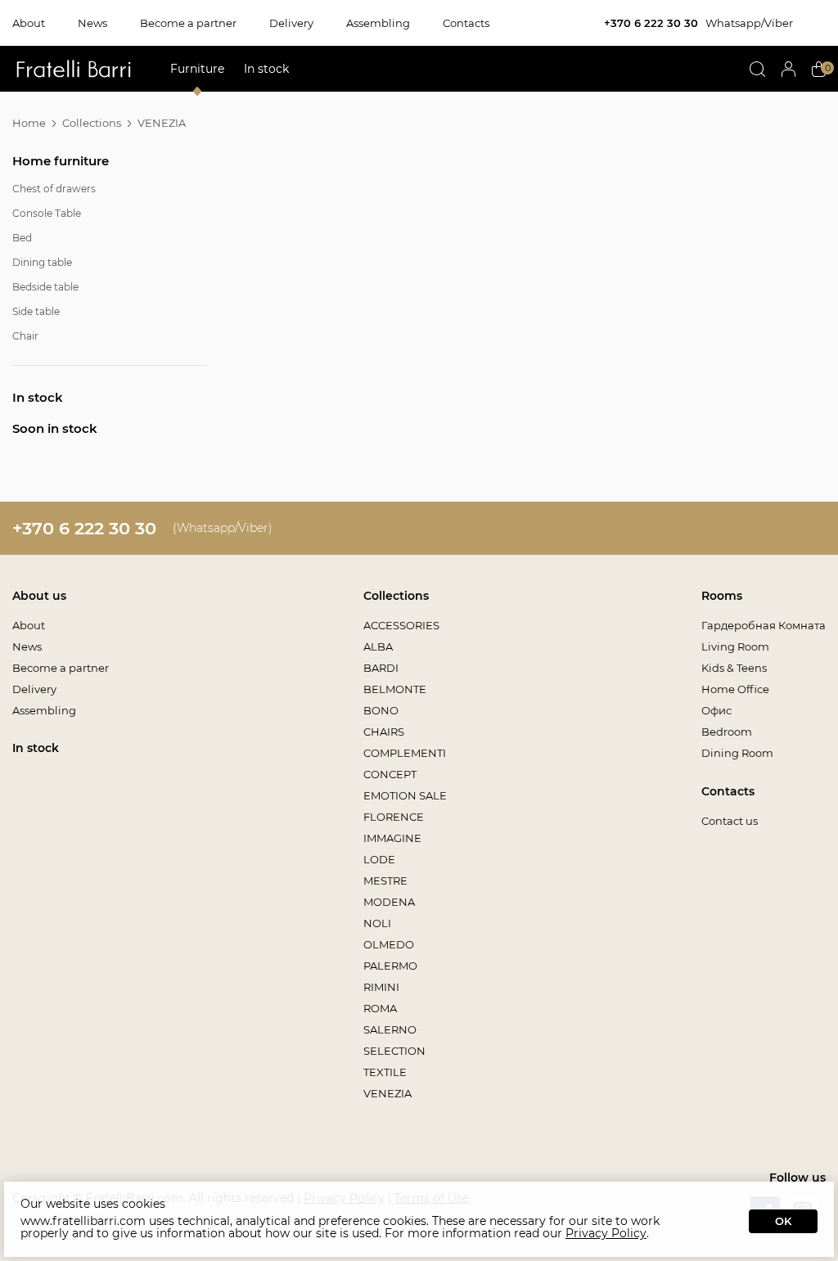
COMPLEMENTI (404, 752)
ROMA (380, 1008)
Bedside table (45, 287)
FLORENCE (393, 816)
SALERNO (390, 1029)
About (28, 22)
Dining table (42, 262)
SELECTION (394, 1050)
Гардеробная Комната (763, 625)
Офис (716, 710)
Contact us (729, 820)
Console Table (46, 213)
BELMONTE (394, 689)
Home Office (735, 689)
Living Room (735, 646)
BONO (381, 710)
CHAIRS (383, 731)
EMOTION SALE (405, 795)
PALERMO (390, 965)
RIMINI (381, 986)
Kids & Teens (734, 667)
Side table (36, 311)
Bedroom (726, 731)
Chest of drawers (54, 188)
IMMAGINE (392, 837)
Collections (91, 122)
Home (29, 122)
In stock (266, 68)
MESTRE (385, 880)
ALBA (378, 646)
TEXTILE (385, 1072)
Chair (25, 336)
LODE (379, 859)
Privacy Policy (606, 1233)
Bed (22, 238)
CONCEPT (390, 774)
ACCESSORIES (401, 625)
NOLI (377, 923)
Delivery (291, 22)
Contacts (466, 22)
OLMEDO (388, 944)
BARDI (381, 667)
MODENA (389, 901)
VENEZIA (387, 1093)
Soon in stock (54, 428)
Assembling (378, 22)
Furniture (197, 68)
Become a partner (188, 22)
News (92, 22)
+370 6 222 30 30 (651, 22)
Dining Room (737, 752)
